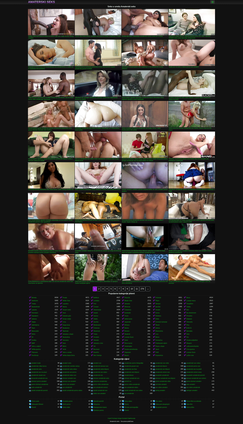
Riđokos (158, 316)
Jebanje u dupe (68, 334)
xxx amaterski (129, 393)
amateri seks (67, 363)
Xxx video (158, 401)
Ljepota (34, 310)
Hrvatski (96, 337)
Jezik (64, 349)
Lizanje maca (191, 301)
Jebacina (96, 404)
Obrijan (157, 304)
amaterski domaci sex (100, 366)
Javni (157, 349)
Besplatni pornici (161, 407)
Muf (187, 310)
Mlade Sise (128, 301)
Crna (64, 322)
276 (142, 289)
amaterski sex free (130, 369)
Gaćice (95, 316)
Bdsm (157, 337)
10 (132, 289)
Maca (188, 297)
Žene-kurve (128, 343)
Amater (157, 310)
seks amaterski (37, 387)
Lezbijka (96, 301)
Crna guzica (190, 349)
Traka (95, 334)
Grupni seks (67, 310)
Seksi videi (66, 407)
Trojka (34, 304)
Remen (126, 331)
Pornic (126, 404)
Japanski (127, 322)
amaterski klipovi (161, 366)
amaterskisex (129, 375)
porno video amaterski (132, 384)
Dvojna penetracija (130, 349)
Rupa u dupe (159, 346)
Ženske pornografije (131, 407)
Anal (64, 313)
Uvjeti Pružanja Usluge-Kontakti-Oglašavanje (121, 418)
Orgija (34, 322)
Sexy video (128, 401)
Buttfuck (96, 297)
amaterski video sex (69, 375)
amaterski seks (37, 369)
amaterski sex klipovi (162, 369)
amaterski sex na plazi (39, 372)
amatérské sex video (193, 363)
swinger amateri (191, 390)
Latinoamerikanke (192, 346)
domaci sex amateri (69, 381)
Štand (157, 325)
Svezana (66, 340)
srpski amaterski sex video (133, 390)
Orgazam (127, 352)
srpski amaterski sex (100, 390)
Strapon (189, 343)
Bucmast (96, 349)
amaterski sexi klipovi (131, 372)
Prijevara (35, 352)
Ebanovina (159, 331)
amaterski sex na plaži (194, 369)
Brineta (34, 297)
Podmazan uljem (161, 343)
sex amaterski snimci (100, 387)
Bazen (126, 355)
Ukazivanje (97, 310)
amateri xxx (97, 363)
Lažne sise (190, 355)
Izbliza (157, 328)
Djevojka (189, 331)
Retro (33, 334)
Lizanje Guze (129, 337)
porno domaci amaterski (40, 384)
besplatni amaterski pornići (195, 375)
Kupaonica (159, 355)
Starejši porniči (98, 401)
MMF (33, 343)
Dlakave (189, 319)
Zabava (34, 319)
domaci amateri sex (69, 378)
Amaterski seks (41, 2)
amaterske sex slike (162, 363)
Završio (95, 322)
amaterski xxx (98, 375)
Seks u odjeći (36, 346)
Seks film (189, 404)
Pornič (34, 407)
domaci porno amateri (39, 381)
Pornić (126, 410)
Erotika (34, 340)
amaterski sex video (100, 372)
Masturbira (66, 337)
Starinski (65, 331)
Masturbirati (36, 307)
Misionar (127, 307)
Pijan (33, 328)
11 (137, 289)
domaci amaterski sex (131, 378)
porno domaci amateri (193, 381)
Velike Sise (66, 301)
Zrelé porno (66, 404)
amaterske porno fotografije (133, 363)
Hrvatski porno (68, 401)
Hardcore (35, 301)
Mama (65, 307)
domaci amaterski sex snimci (196, 378)
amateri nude (36, 363)
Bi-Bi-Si (188, 328)
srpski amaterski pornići (40, 390)
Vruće (126, 316)
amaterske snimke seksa (71, 366)
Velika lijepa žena (69, 355)
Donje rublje (67, 319)
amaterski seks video (70, 369)
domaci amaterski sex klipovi (165, 378)
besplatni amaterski (162, 375)
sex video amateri (161, 387)
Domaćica (158, 340)
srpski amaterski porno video (72, 390)
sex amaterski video (131, 387)
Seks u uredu (67, 352)
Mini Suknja (97, 355)
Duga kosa (66, 325)
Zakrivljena (35, 325)
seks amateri (190, 384)
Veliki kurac (128, 319)
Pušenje (158, 297)
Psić (94, 304)
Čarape (96, 307)
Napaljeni (35, 316)
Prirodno (189, 316)
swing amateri (160, 390)
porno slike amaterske (101, 384)
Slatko (95, 319)
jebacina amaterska (100, 381)
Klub (64, 343)
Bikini (64, 346)
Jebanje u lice (98, 343)
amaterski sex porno (69, 372)
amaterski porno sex (193, 366)
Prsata (65, 297)
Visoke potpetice (192, 340)
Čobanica (127, 310)
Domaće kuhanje (161, 322)
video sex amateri (99, 393)
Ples (187, 325)
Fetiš (157, 352)
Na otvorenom (191, 313)
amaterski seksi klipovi (101, 369)
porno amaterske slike (163, 381)
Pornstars (35, 313)
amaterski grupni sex (131, 366)
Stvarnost (96, 331)
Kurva (157, 313)
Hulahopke (128, 346)
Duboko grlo (67, 316)
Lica (156, 334)
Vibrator (96, 340)
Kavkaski (127, 313)
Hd (94, 346)
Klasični (96, 352)
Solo (187, 334)
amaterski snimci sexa (193, 372)
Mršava (126, 325)
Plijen (157, 301)
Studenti (127, 334)
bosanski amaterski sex (40, 378)
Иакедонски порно (100, 407)
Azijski (95, 313)
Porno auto (35, 401)
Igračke (157, 307)
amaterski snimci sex (162, 372)
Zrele (126, 340)
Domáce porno (98, 410)
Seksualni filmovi (37, 404)
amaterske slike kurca (39, 366)
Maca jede (35, 331)
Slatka (188, 307)
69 (32, 337)
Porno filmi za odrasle (193, 401)
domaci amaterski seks (101, 378)
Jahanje (127, 304)
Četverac (96, 328)
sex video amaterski (193, 387)
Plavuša (127, 297)
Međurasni (97, 325)
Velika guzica (36, 349)
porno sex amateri (69, 384)
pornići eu (127, 381)
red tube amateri (161, 384)
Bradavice (66, 328)
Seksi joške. (190, 407)
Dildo (157, 319)
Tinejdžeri (189, 304)
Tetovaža (189, 322)
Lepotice (65, 304)
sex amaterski (67, 387)
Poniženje (35, 355)
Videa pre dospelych (162, 404)
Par (187, 337)
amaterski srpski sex (38, 375)
